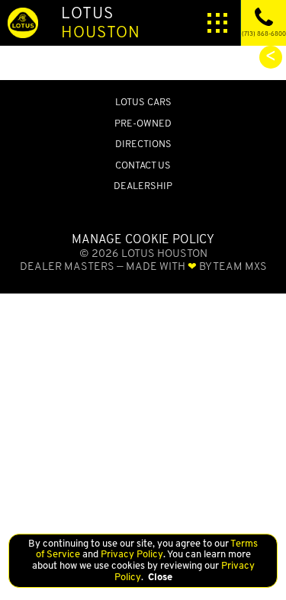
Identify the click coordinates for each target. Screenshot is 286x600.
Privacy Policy (130, 553)
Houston (100, 22)
